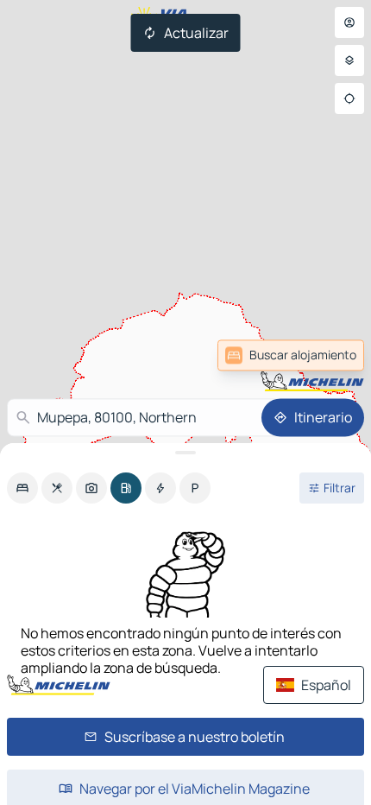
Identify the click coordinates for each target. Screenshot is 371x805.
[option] (22, 488)
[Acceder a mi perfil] (349, 22)
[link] (322, 355)
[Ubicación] (349, 98)
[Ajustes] (349, 60)
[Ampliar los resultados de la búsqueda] (185, 452)
